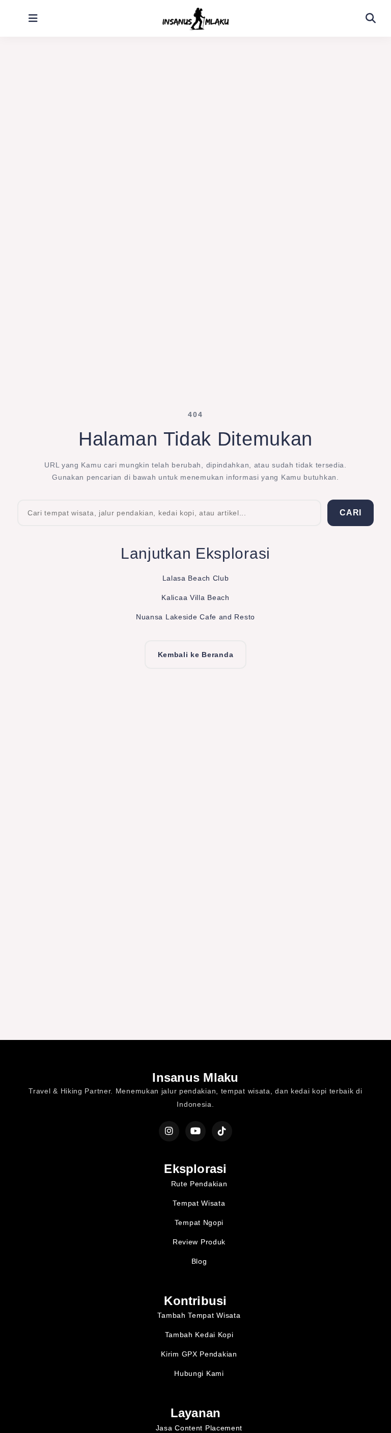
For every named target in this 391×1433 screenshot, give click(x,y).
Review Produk (199, 1242)
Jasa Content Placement (199, 1428)
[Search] (370, 18)
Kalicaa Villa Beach (195, 597)
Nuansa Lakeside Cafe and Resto (195, 617)
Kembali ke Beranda (196, 654)
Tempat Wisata (199, 1203)
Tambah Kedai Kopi (199, 1335)
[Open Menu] (33, 18)
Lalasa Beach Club (195, 578)
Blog (199, 1261)
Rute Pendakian (199, 1184)
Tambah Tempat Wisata (198, 1315)
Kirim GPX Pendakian (199, 1354)
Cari (350, 512)
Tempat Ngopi (199, 1222)
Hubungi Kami (199, 1373)
